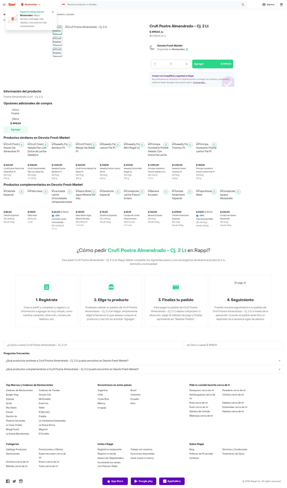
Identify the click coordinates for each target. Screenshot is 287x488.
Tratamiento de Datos (233, 453)
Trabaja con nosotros (141, 449)
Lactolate (70, 14)
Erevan (9, 412)
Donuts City (45, 394)
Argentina (103, 390)
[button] (31, 4)
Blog (191, 449)
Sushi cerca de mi (198, 407)
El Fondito (44, 433)
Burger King (12, 394)
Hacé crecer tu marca (142, 458)
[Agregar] (21, 144)
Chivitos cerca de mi (233, 394)
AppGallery (174, 481)
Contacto (194, 458)
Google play (146, 481)
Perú (132, 403)
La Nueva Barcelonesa (17, 433)
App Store (117, 481)
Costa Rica (103, 399)
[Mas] (187, 64)
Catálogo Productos (16, 449)
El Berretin (44, 412)
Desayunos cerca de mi (201, 390)
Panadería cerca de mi (234, 390)
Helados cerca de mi (233, 402)
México (101, 403)
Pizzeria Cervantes (15, 420)
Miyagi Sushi (12, 429)
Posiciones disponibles (142, 453)
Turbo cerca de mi (48, 466)
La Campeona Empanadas (52, 420)
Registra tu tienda (107, 453)
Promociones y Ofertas (51, 449)
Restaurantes (13, 453)
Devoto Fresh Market (169, 45)
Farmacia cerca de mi (17, 461)
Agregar (15, 129)
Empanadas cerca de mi (234, 407)
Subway (10, 399)
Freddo (42, 416)
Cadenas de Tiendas (49, 390)
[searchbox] (152, 4)
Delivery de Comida (199, 411)
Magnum (43, 429)
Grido (9, 403)
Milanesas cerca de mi (201, 415)
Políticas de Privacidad (201, 453)
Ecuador (134, 399)
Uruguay (102, 407)
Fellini (42, 407)
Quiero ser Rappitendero (111, 458)
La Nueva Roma (47, 425)
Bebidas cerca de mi (17, 466)
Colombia (135, 394)
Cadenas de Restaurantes (19, 390)
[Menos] (155, 64)
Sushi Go (43, 403)
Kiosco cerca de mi (49, 461)
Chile (100, 394)
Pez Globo (11, 407)
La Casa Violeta (14, 425)
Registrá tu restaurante (110, 449)
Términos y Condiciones (234, 449)
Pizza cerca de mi (198, 402)
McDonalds (45, 399)
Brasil (133, 390)
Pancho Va (11, 416)
